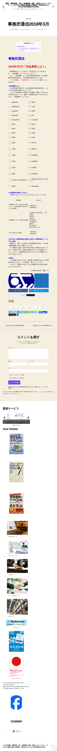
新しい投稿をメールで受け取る (17, 378)
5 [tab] (19, 425)
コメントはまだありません (40, 29)
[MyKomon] (16, 623)
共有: (21, 50)
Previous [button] (4, 418)
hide (32, 43)
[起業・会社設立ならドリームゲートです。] (16, 665)
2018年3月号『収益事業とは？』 (29, 48)
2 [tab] (14, 425)
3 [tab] (16, 425)
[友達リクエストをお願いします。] (16, 702)
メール (31, 361)
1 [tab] (13, 425)
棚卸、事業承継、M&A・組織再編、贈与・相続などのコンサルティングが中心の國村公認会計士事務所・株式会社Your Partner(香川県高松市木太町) (28, 5)
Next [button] (28, 418)
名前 (10, 361)
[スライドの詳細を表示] (16, 418)
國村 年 (17, 29)
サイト (10, 368)
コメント (11, 347)
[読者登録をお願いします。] (17, 731)
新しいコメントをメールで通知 (17, 375)
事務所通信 (28, 18)
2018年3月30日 (26, 29)
